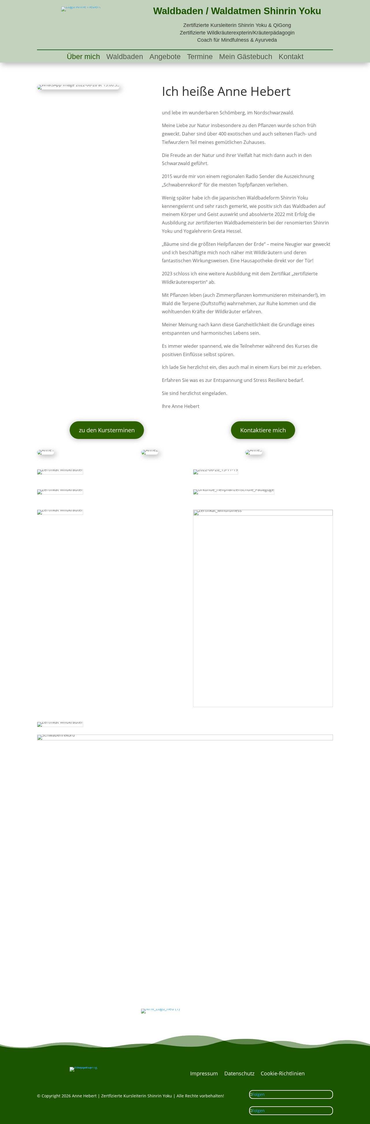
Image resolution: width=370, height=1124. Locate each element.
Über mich (83, 57)
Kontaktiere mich (263, 430)
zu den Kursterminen (107, 430)
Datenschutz (239, 1074)
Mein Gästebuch (245, 57)
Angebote (165, 57)
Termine (200, 57)
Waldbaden (124, 57)
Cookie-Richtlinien (283, 1074)
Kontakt (291, 57)
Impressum (204, 1074)
